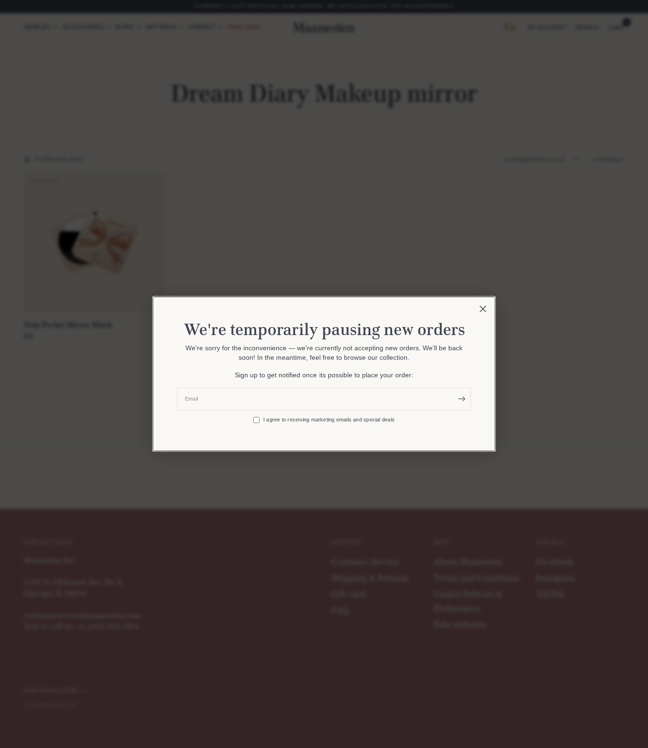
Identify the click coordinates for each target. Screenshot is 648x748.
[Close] (483, 309)
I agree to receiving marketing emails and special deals (329, 419)
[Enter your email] (461, 399)
